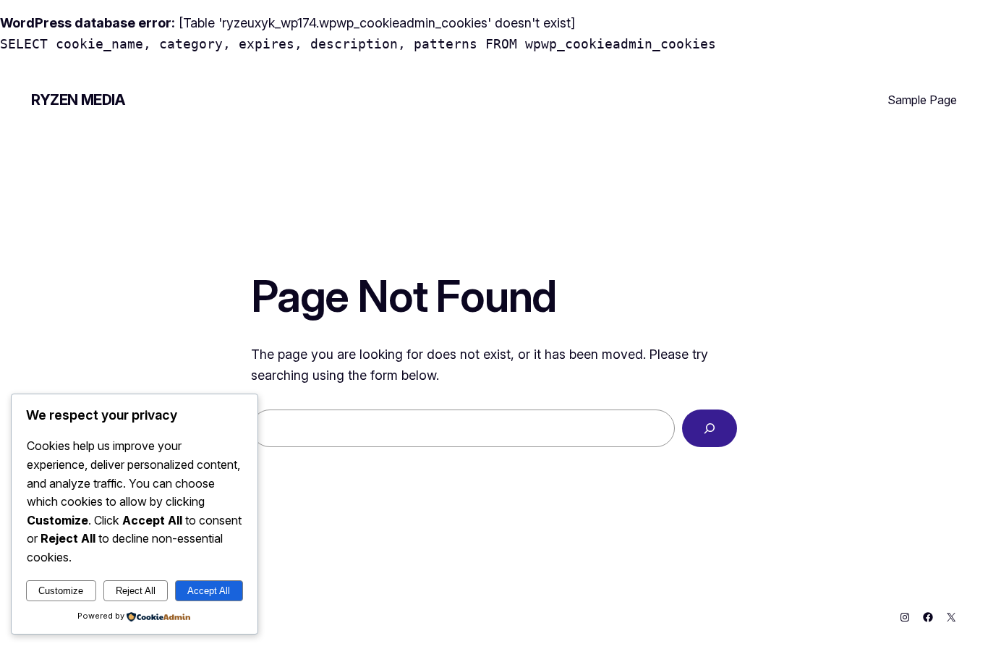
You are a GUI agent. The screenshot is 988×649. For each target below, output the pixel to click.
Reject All (136, 590)
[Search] (709, 428)
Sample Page (922, 100)
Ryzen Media (78, 100)
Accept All (208, 590)
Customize (60, 590)
